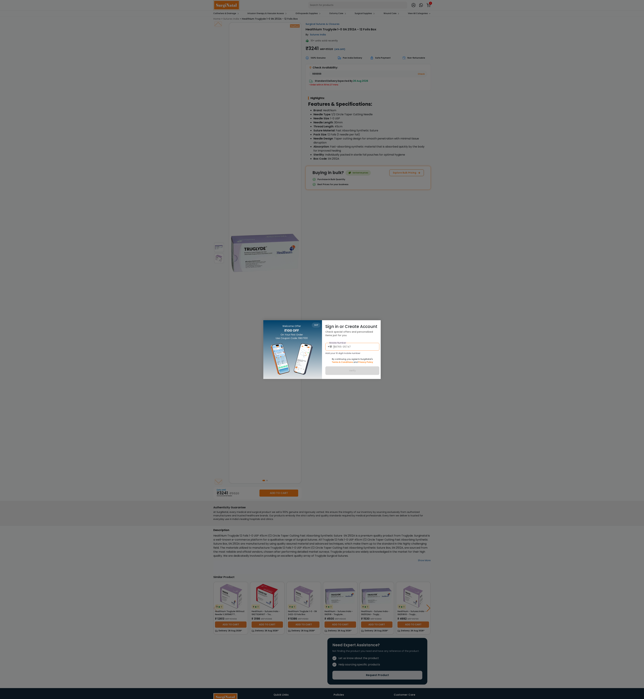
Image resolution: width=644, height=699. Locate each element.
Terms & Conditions (342, 361)
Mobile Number (337, 342)
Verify (352, 370)
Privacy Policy (365, 361)
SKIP (316, 325)
